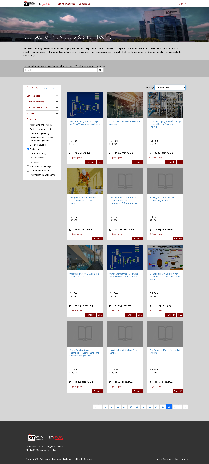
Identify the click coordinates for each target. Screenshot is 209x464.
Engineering (35, 149)
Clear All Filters (48, 88)
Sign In (182, 3)
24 (131, 406)
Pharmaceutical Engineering (42, 174)
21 (111, 406)
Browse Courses (66, 3)
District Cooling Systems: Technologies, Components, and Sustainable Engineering (84, 353)
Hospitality (35, 162)
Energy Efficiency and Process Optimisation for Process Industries (82, 200)
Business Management (40, 129)
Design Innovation (38, 144)
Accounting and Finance (41, 124)
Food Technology (38, 153)
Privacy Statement (164, 459)
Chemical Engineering (39, 133)
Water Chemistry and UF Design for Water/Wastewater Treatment (84, 122)
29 (163, 406)
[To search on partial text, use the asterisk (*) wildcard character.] (100, 69)
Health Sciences (37, 157)
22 (118, 406)
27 (150, 406)
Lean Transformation (39, 170)
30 (169, 406)
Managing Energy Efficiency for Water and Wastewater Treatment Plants (165, 276)
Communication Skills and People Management (41, 139)
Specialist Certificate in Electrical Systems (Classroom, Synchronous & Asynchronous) (123, 200)
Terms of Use (181, 459)
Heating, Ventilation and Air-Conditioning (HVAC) (162, 199)
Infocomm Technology (40, 166)
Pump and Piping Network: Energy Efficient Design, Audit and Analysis (165, 124)
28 (156, 406)
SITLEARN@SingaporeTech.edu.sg (41, 450)
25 (137, 406)
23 (124, 406)
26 (143, 406)
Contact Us (84, 3)
